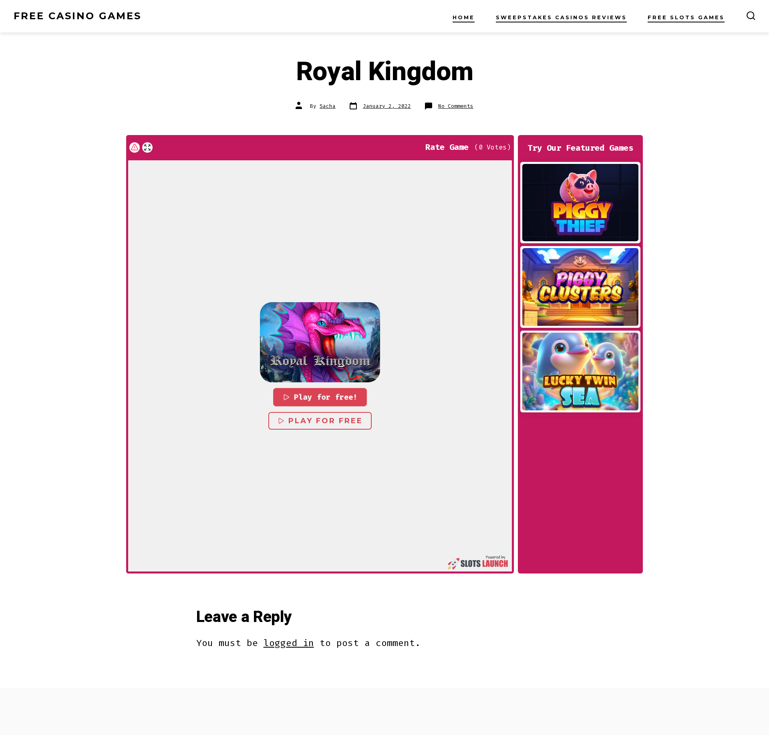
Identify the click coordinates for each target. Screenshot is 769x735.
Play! (580, 202)
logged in (289, 643)
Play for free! (326, 397)
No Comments (455, 106)
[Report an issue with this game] (134, 147)
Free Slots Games (686, 17)
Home (464, 17)
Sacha (328, 106)
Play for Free (325, 420)
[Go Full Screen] (147, 147)
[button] (320, 342)
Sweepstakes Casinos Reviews (561, 17)
